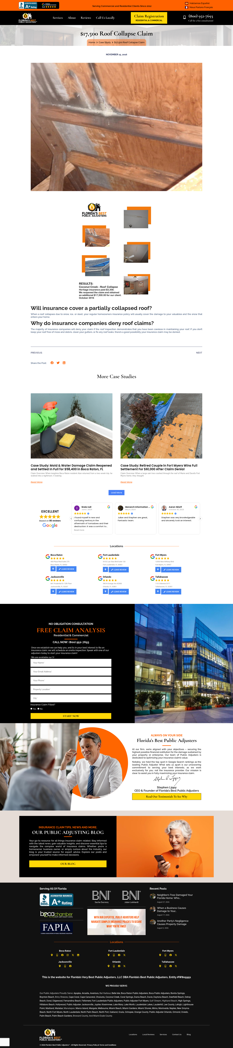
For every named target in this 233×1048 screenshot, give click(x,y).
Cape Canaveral (87, 997)
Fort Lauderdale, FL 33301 (113, 565)
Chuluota (100, 997)
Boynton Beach (47, 997)
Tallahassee (161, 576)
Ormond (176, 1012)
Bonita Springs (178, 993)
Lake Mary (118, 1004)
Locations (133, 1034)
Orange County (141, 1012)
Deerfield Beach (176, 997)
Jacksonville (57, 576)
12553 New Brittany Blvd (164, 562)
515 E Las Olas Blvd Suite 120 (114, 562)
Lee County (169, 1004)
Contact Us (176, 1034)
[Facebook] (62, 955)
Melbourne (103, 1008)
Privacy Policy (92, 1045)
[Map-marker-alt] (52, 955)
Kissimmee (107, 1004)
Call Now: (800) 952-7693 (71, 642)
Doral (49, 1000)
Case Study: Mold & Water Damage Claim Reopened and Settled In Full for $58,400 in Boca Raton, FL (71, 467)
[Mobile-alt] (57, 955)
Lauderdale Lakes (144, 1004)
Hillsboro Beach (47, 1004)
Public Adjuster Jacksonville (80, 1004)
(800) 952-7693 (201, 16)
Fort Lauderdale (111, 555)
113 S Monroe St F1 (162, 583)
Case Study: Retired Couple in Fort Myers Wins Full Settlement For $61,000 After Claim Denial (159, 467)
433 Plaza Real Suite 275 (60, 562)
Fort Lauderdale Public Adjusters (107, 1000)
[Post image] (153, 896)
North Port (104, 1012)
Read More (36, 482)
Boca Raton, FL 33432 (59, 565)
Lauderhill (158, 1004)
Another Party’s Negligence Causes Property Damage (173, 922)
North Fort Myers (54, 1012)
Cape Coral (74, 997)
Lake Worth (129, 1004)
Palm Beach (45, 1016)
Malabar (59, 1008)
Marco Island (82, 1008)
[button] (52, 362)
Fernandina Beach (72, 1000)
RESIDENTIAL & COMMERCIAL (149, 20)
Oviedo (184, 1012)
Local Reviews (148, 1034)
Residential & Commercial (71, 635)
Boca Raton (57, 555)
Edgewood (58, 1000)
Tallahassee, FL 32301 (163, 587)
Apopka (77, 993)
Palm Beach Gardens (62, 1016)
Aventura (94, 993)
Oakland (114, 1012)
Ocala (121, 1012)
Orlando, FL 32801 (110, 587)
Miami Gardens (129, 1008)
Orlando (107, 576)
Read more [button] (79, 530)
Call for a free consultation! (200, 20)
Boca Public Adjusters (159, 993)
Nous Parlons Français (201, 7)
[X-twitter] (73, 955)
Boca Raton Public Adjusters (134, 993)
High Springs (184, 1000)
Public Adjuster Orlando (160, 1012)
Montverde (163, 1008)
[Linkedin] (78, 955)
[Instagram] (67, 955)
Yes (34, 709)
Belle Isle (116, 993)
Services (163, 1034)
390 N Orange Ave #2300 (112, 583)
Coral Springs (126, 997)
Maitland (50, 1008)
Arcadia (85, 993)
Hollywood (61, 1004)
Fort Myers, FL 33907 (163, 565)
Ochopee (129, 1012)
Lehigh (178, 1004)
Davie (150, 997)
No (41, 709)
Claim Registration (149, 16)
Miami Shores (144, 1008)
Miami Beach (115, 1008)
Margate (93, 1008)
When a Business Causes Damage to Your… (171, 909)
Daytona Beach (160, 997)
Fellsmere (86, 1000)
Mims (154, 1008)
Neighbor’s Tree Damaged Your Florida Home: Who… (175, 896)
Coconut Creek (112, 997)
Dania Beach (140, 997)
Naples (172, 1008)
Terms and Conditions (108, 1045)
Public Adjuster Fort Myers (136, 1000)
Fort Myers (161, 555)
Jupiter (97, 1004)
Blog (189, 1034)
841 (52, 583)
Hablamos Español (200, 3)
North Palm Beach (89, 1012)
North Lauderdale (71, 1012)
